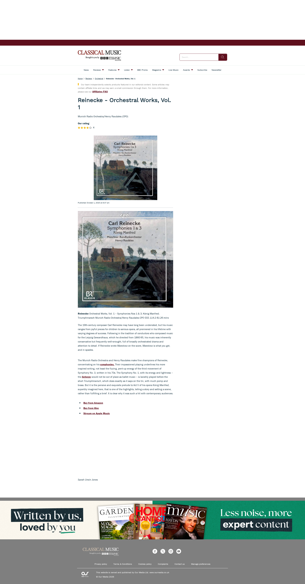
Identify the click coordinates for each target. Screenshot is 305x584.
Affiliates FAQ (100, 91)
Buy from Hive (91, 408)
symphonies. (107, 364)
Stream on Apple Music (96, 413)
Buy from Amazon (93, 402)
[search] (222, 57)
